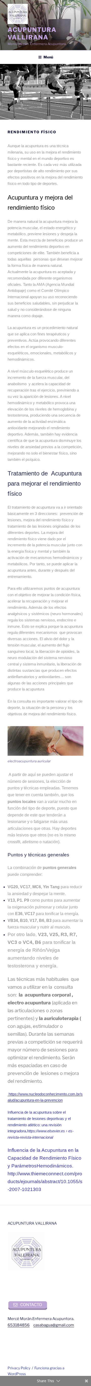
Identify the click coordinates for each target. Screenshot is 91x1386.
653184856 (19, 1325)
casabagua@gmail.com (53, 1325)
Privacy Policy (19, 1368)
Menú (48, 57)
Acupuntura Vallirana (32, 33)
